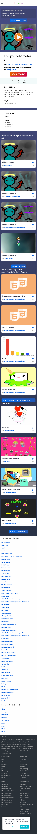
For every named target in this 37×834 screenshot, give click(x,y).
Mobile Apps (5, 771)
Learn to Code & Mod (10, 705)
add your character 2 (9, 193)
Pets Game (4, 610)
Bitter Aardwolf (9, 430)
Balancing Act (5, 587)
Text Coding (5, 720)
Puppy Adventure (7, 661)
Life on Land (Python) (8, 630)
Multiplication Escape (8, 653)
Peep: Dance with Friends (9, 689)
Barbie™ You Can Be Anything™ (11, 556)
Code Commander (7, 619)
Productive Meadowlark (12, 196)
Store (3, 778)
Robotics (4, 717)
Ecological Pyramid (7, 647)
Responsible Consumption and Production (15, 602)
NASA (3, 667)
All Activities (5, 542)
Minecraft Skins (6, 789)
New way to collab (8, 327)
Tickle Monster (6, 590)
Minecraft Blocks (6, 795)
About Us (4, 762)
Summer (23, 778)
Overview (23, 759)
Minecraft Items (6, 800)
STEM (3, 687)
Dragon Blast (5, 559)
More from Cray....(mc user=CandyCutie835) (18, 400)
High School (24, 795)
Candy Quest (5, 562)
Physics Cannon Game (8, 655)
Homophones (5, 650)
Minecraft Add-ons (7, 798)
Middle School (24, 793)
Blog (2, 759)
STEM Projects (24, 811)
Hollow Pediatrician (10, 492)
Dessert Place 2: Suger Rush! (11, 489)
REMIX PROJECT (18, 74)
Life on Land (5, 596)
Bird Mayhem (5, 672)
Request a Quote (25, 813)
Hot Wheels (5, 565)
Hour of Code (5, 807)
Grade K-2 (4, 545)
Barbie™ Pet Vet (6, 554)
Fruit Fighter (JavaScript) (9, 593)
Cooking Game (6, 613)
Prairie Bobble (8, 258)
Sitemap (4, 773)
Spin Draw (4, 678)
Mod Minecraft (6, 576)
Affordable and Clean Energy (10, 599)
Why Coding (24, 769)
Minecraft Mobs (6, 793)
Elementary (23, 791)
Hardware (4, 701)
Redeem (22, 766)
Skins (3, 723)
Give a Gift (23, 764)
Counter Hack (5, 571)
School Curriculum (26, 786)
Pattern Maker (6, 681)
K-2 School (23, 800)
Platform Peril (6, 627)
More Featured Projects (18, 531)
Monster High (5, 604)
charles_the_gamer (10, 523)
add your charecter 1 (9, 255)
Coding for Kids (9, 11)
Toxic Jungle (5, 573)
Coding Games (6, 784)
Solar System (5, 658)
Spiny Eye (7, 461)
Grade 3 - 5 (4, 548)
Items (3, 726)
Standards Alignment (27, 804)
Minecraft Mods (6, 802)
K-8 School (23, 802)
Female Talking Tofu (8, 389)
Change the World (7, 616)
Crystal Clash (5, 664)
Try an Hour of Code (10, 538)
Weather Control (6, 585)
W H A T (4, 358)
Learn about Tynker (18, 20)
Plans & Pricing (25, 773)
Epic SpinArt (6, 427)
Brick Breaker (5, 579)
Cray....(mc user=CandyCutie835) (19, 64)
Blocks (3, 729)
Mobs (3, 732)
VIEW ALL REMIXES (18, 266)
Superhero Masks (7, 644)
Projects (19, 11)
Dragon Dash (5, 568)
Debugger (4, 684)
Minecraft (4, 715)
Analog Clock (5, 698)
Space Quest (5, 607)
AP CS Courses (24, 798)
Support (4, 764)
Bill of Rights (5, 695)
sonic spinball (6, 520)
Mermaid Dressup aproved (11, 458)
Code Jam (4, 804)
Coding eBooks (6, 775)
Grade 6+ (4, 551)
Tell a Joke (4, 670)
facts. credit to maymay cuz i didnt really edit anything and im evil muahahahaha (13, 296)
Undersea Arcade (7, 675)
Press (3, 766)
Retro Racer (5, 621)
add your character (8, 162)
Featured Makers (25, 771)
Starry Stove (11, 70)
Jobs (2, 769)
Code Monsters (6, 582)
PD (21, 807)
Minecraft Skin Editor (8, 791)
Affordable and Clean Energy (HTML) (13, 633)
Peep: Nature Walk (7, 692)
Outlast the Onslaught (8, 624)
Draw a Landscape (7, 641)
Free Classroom (25, 789)
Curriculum (23, 762)
